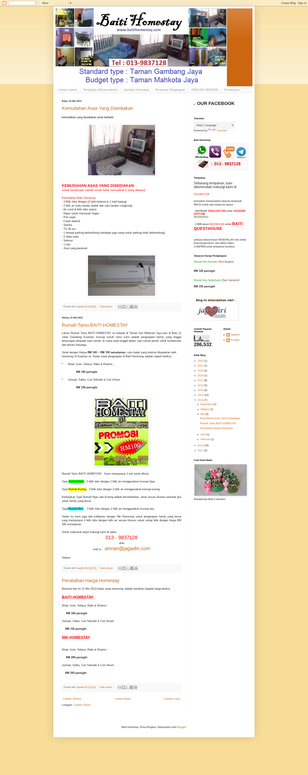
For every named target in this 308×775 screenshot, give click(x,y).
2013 (201, 400)
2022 (201, 360)
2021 (201, 365)
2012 (201, 445)
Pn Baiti (235, 340)
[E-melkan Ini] (120, 307)
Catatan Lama (172, 698)
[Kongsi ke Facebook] (132, 307)
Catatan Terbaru (72, 698)
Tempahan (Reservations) (100, 89)
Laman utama (67, 89)
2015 (201, 390)
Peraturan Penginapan (170, 89)
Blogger (181, 727)
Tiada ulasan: (106, 306)
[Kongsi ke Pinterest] (136, 307)
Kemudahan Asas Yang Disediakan (97, 108)
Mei (203, 414)
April (203, 434)
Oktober (205, 409)
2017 (201, 380)
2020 (201, 370)
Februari (206, 439)
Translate (221, 130)
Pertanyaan (232, 89)
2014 (201, 395)
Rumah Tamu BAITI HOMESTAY (95, 325)
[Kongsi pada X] (128, 307)
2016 (201, 385)
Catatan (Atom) (82, 704)
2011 (201, 450)
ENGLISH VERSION (205, 89)
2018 (201, 375)
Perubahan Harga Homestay (90, 580)
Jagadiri (235, 334)
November (207, 404)
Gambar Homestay (136, 89)
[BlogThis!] (124, 307)
